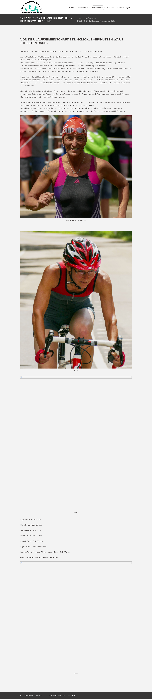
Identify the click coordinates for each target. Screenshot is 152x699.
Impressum (71, 695)
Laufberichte (90, 18)
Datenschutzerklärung (57, 695)
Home (80, 18)
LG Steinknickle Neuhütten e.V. (31, 695)
